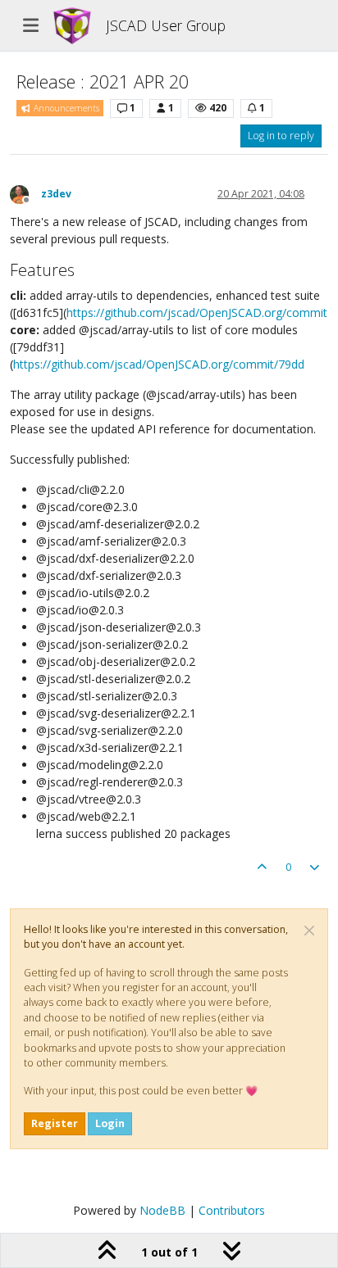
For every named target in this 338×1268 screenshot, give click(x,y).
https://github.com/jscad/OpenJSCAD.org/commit (196, 312)
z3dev (56, 194)
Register (54, 1123)
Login (110, 1123)
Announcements (65, 108)
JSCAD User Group (166, 25)
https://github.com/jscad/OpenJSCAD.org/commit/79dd (158, 364)
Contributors (232, 1210)
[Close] (309, 930)
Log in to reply (281, 136)
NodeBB (162, 1210)
